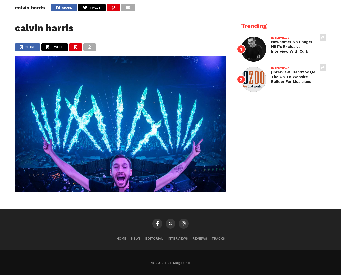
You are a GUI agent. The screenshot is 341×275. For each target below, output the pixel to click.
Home (121, 238)
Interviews (178, 238)
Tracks (218, 238)
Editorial (154, 238)
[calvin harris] (120, 190)
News (136, 238)
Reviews (199, 238)
